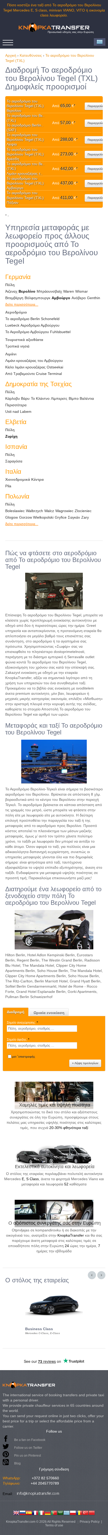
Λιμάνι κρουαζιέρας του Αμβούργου (34, 360)
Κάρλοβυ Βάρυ (17, 398)
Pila (8, 486)
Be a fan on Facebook (29, 1440)
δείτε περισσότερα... (21, 304)
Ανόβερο (79, 298)
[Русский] (22, 1512)
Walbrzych (34, 511)
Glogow (11, 517)
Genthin (93, 298)
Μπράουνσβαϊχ (49, 291)
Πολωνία (17, 496)
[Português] (54, 1512)
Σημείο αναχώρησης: (22, 1022)
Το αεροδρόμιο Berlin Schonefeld (32, 319)
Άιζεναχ (11, 291)
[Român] (79, 1512)
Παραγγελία (96, 106)
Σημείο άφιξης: (18, 1039)
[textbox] (42, 1028)
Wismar (81, 291)
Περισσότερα (15, 405)
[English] (16, 1512)
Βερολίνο (27, 291)
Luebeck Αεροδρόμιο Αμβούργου (32, 325)
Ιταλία (13, 471)
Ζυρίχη (11, 436)
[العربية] (60, 1512)
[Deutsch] (48, 1512)
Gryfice (61, 517)
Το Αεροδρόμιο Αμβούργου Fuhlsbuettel (38, 332)
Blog (17, 1463)
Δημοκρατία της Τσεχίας (38, 383)
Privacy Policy (90, 1522)
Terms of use (54, 1525)
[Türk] (85, 1512)
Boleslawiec (15, 511)
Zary (85, 517)
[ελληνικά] (66, 1512)
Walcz (49, 511)
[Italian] (41, 1512)
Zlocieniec (83, 511)
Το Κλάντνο (40, 398)
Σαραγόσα (13, 461)
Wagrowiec (64, 511)
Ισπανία (16, 446)
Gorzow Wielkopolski (36, 517)
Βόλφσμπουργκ (37, 298)
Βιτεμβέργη (14, 298)
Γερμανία (18, 276)
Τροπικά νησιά (17, 346)
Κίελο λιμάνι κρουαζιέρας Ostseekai (34, 367)
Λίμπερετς (59, 398)
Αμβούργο (61, 298)
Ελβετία (15, 421)
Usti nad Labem (18, 411)
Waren (68, 291)
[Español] (29, 1512)
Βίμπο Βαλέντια (81, 398)
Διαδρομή (15, 1012)
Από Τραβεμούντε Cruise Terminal (33, 374)
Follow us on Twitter (28, 1448)
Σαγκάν (74, 517)
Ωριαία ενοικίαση (49, 1013)
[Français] (35, 1512)
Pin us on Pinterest (27, 1455)
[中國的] (92, 1512)
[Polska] (73, 1512)
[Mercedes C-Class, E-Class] (54, 1288)
